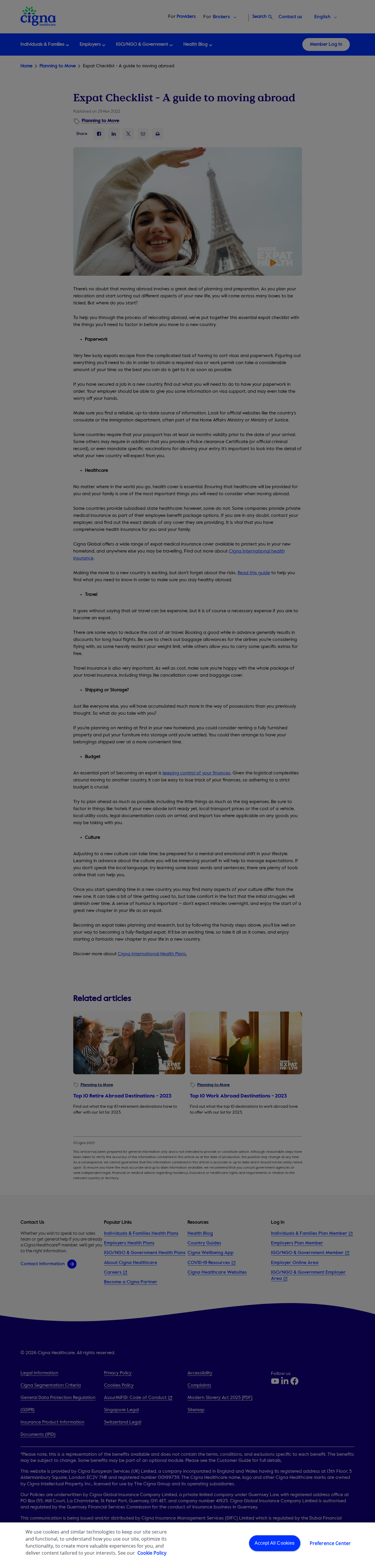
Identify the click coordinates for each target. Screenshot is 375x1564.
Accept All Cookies (275, 1543)
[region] (187, 1543)
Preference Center (330, 1543)
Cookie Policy (151, 1553)
